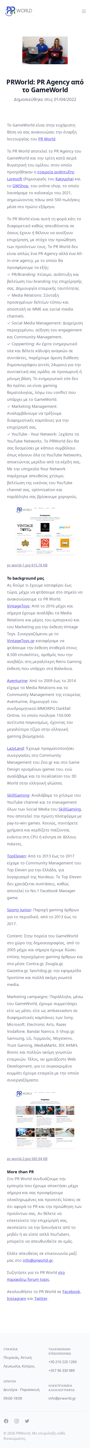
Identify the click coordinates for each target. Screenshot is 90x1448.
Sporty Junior (19, 909)
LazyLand (15, 748)
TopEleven (16, 856)
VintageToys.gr (21, 640)
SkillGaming (18, 795)
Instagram (16, 1298)
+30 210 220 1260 (62, 1361)
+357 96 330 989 (61, 1370)
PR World (46, 139)
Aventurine (17, 680)
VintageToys (18, 606)
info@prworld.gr (38, 1260)
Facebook (71, 1291)
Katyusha (64, 178)
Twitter (40, 1298)
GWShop (20, 185)
